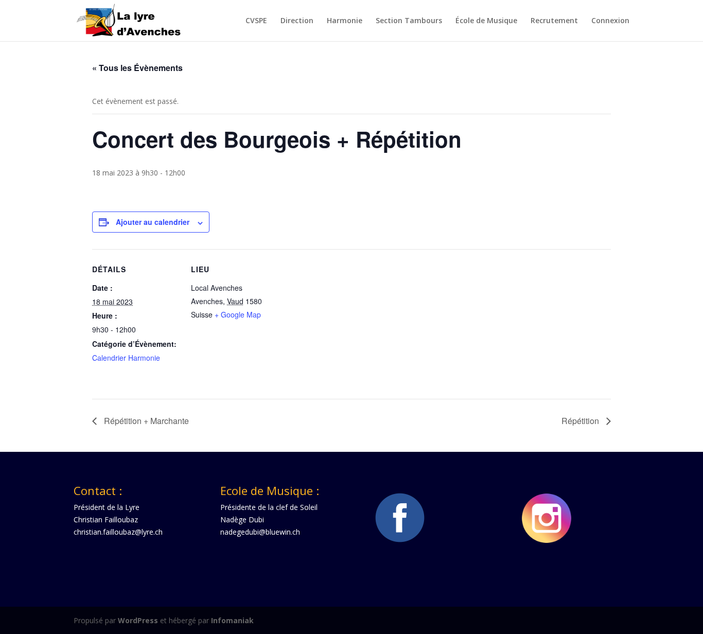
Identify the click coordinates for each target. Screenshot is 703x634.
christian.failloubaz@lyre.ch (118, 532)
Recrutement (554, 21)
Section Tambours (409, 21)
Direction (296, 21)
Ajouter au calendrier (152, 222)
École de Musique (486, 21)
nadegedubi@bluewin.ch (260, 532)
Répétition (581, 421)
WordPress (138, 620)
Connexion (610, 21)
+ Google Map (238, 314)
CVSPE (256, 21)
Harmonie (344, 21)
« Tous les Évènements (137, 68)
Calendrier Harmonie (126, 358)
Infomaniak (232, 620)
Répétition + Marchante (145, 421)
